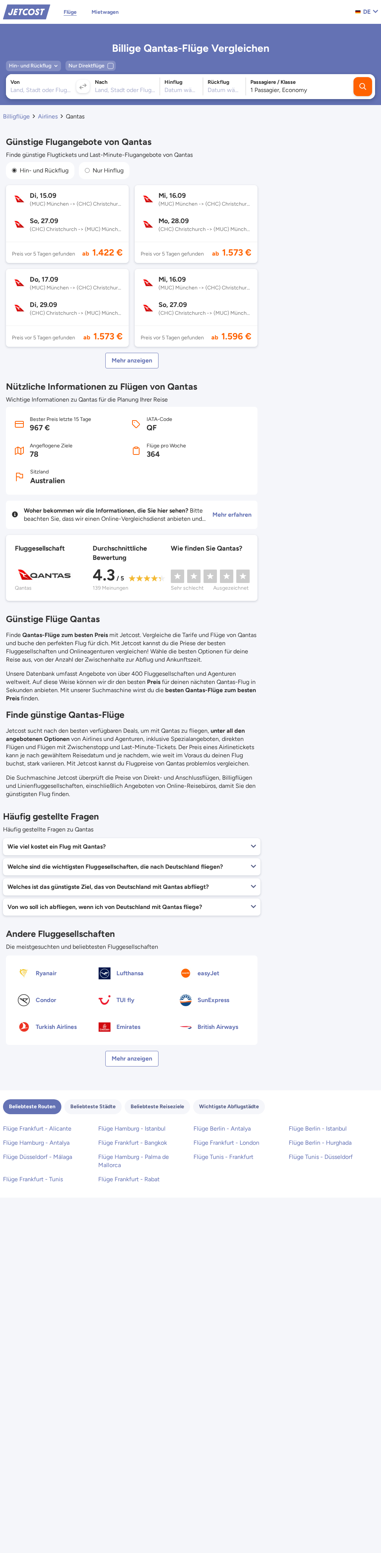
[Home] (26, 11)
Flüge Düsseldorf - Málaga (37, 1156)
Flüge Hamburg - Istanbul (132, 1128)
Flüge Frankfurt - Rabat (129, 1179)
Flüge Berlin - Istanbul (318, 1128)
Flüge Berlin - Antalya (222, 1128)
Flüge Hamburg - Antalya (36, 1142)
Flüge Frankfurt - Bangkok (132, 1142)
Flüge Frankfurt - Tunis (33, 1179)
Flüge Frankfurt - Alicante (37, 1128)
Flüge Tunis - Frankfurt (223, 1156)
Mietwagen (105, 12)
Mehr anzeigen (132, 360)
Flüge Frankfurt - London (226, 1142)
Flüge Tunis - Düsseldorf (321, 1156)
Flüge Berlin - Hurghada (320, 1142)
